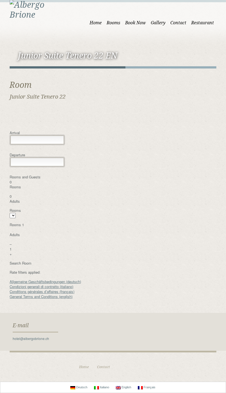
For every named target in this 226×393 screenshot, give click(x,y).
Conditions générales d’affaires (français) (42, 291)
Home (96, 22)
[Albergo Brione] (37, 9)
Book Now (135, 22)
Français (149, 387)
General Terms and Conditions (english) (41, 296)
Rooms (113, 22)
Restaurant (202, 22)
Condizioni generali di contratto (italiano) (41, 286)
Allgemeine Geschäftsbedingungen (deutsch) (45, 281)
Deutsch (81, 387)
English (126, 387)
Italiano (104, 387)
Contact (178, 22)
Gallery (158, 22)
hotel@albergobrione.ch (31, 338)
